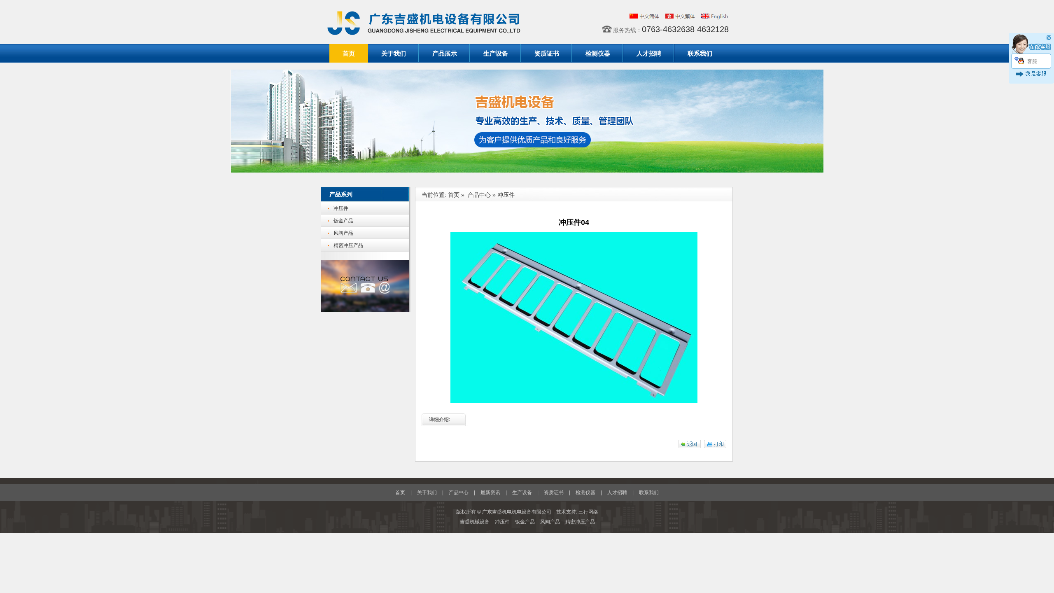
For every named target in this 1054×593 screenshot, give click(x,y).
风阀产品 (343, 233)
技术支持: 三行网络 (577, 512)
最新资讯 (490, 492)
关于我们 (393, 53)
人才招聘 (649, 53)
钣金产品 (343, 221)
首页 (349, 53)
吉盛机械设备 (475, 522)
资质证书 (546, 53)
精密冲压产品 (348, 245)
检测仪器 (597, 53)
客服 (1032, 61)
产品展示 (444, 53)
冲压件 (340, 208)
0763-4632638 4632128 (685, 29)
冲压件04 (574, 222)
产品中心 (479, 194)
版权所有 (466, 512)
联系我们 (700, 53)
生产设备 (495, 53)
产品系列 (340, 194)
